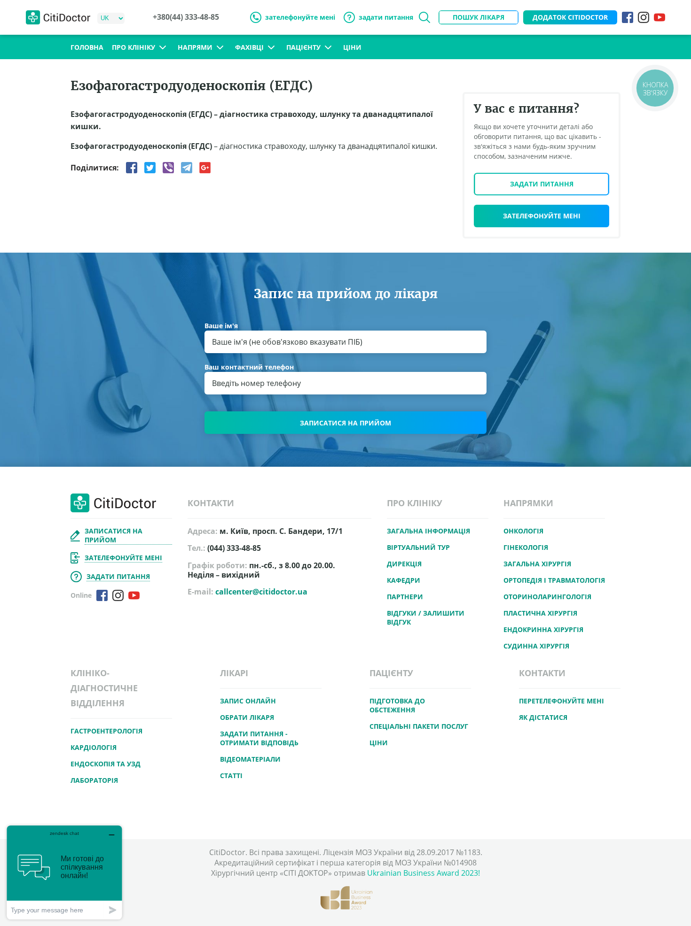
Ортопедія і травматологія (554, 580)
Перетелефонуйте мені (561, 700)
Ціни (352, 47)
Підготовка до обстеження (397, 705)
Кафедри (403, 580)
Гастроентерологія (106, 730)
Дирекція (404, 563)
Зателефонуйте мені (542, 215)
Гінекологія (525, 547)
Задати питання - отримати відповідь (259, 738)
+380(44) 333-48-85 (186, 17)
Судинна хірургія (536, 645)
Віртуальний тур (418, 547)
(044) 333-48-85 (234, 548)
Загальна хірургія (537, 563)
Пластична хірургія (540, 613)
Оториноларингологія (547, 596)
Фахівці (249, 47)
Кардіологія (94, 747)
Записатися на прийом (345, 422)
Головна (87, 47)
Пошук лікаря (478, 17)
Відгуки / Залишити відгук (425, 617)
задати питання (386, 17)
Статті (231, 775)
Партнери (405, 596)
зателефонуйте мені (300, 17)
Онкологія (523, 530)
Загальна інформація (428, 530)
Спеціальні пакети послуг (418, 726)
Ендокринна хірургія (543, 629)
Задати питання (541, 183)
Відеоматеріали (250, 759)
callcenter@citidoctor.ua (261, 591)
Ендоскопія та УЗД (106, 763)
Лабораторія (94, 780)
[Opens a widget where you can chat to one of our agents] (64, 872)
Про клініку (133, 47)
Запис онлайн (248, 700)
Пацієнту (303, 47)
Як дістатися (543, 717)
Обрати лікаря (247, 717)
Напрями (195, 47)
